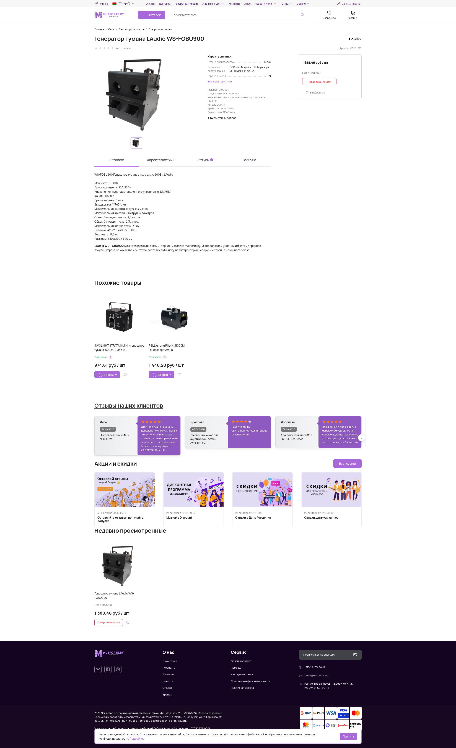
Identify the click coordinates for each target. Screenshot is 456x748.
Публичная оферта (242, 687)
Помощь (236, 667)
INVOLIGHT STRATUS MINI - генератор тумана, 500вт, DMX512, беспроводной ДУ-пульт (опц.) (119, 348)
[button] (110, 357)
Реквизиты (169, 667)
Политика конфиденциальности (250, 681)
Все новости (347, 464)
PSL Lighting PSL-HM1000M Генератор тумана (167, 348)
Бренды (167, 694)
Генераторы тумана (160, 29)
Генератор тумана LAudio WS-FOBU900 (114, 595)
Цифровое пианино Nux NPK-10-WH (114, 437)
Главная (99, 29)
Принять (348, 736)
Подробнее (136, 739)
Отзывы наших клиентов (128, 405)
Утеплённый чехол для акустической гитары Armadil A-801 (204, 437)
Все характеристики (220, 81)
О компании (170, 661)
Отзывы (167, 687)
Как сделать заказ (242, 674)
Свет (111, 29)
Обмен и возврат (241, 661)
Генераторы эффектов (131, 29)
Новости (168, 681)
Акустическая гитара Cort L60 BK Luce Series (296, 437)
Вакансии (168, 674)
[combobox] (240, 15)
